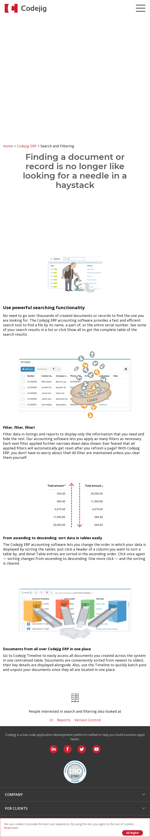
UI (51, 720)
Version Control (87, 720)
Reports (64, 720)
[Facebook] (67, 749)
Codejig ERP (27, 146)
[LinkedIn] (53, 749)
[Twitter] (82, 749)
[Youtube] (96, 749)
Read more (11, 828)
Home (8, 146)
